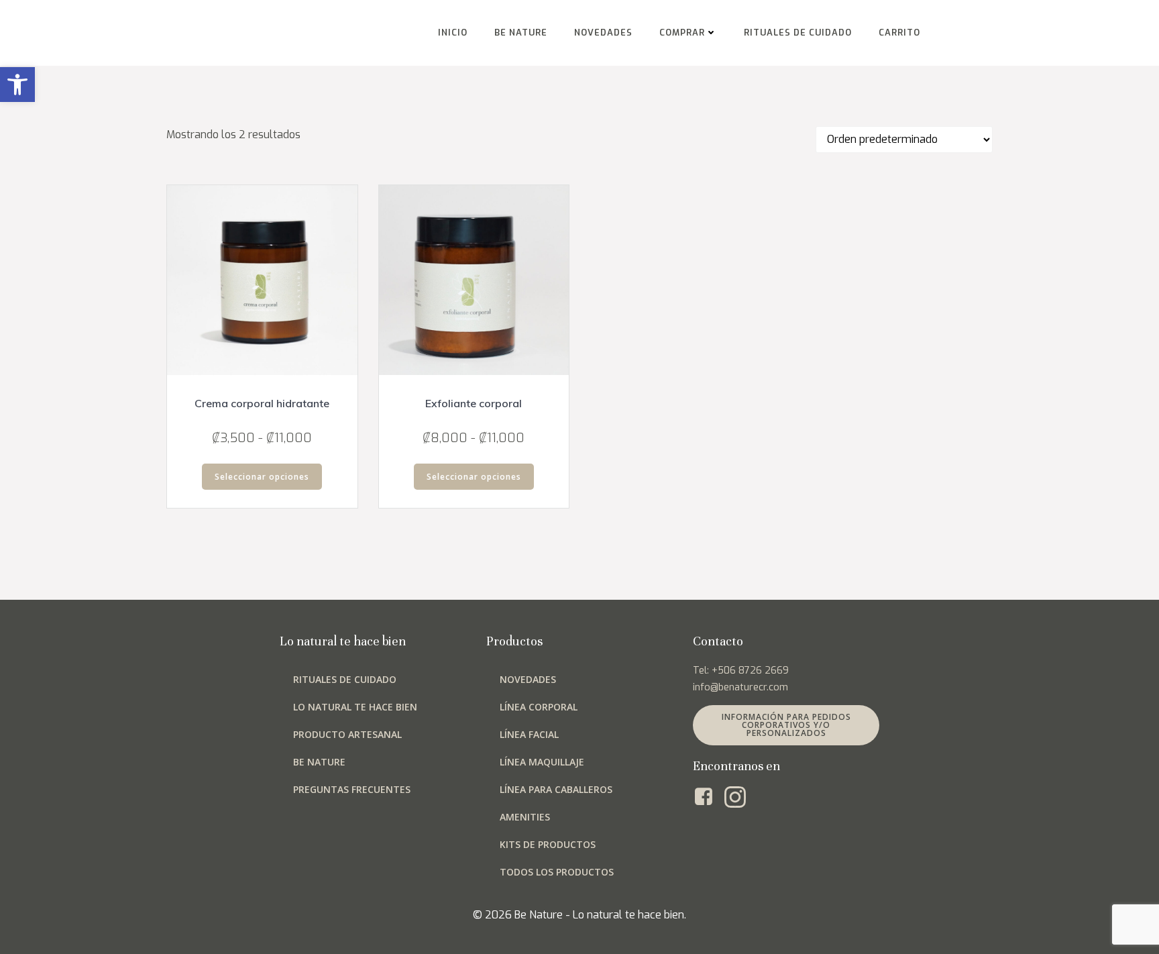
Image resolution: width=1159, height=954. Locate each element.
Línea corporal (538, 706)
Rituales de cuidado (344, 679)
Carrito (899, 32)
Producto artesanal (347, 734)
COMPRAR (682, 32)
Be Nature (319, 761)
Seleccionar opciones (262, 476)
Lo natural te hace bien (355, 706)
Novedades (528, 679)
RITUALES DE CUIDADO (798, 32)
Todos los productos (557, 871)
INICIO (452, 32)
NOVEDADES (603, 32)
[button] (17, 84)
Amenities (525, 816)
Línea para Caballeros (556, 789)
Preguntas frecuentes (351, 789)
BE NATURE (520, 32)
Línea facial (529, 734)
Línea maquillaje (542, 761)
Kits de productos (548, 844)
